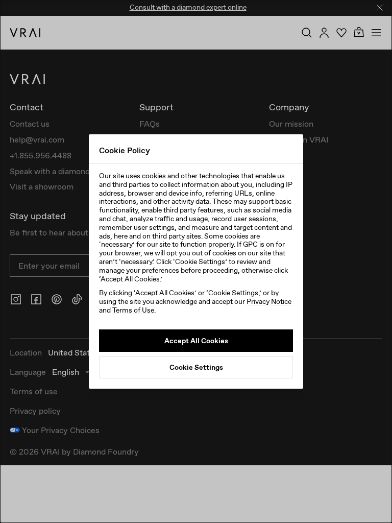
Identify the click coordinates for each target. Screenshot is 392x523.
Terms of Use (133, 310)
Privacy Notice (269, 301)
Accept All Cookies (196, 341)
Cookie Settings (196, 367)
